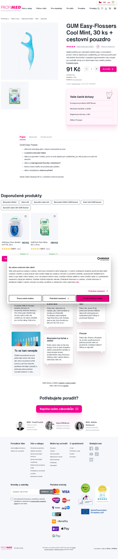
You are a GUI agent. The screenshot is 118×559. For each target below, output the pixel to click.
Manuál (33, 137)
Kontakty (73, 456)
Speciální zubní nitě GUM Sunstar (16, 208)
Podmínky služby (59, 549)
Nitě (36, 18)
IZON (108, 548)
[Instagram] (97, 448)
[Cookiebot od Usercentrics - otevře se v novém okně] (99, 259)
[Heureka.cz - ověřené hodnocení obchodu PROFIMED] (102, 494)
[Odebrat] (86, 69)
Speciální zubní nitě (41, 202)
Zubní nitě (25, 202)
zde (77, 282)
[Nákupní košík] (110, 8)
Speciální (44, 18)
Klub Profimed (54, 459)
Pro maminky (56, 8)
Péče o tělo (41, 8)
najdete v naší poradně (67, 383)
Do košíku (107, 69)
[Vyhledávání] (98, 8)
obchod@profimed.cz (18, 448)
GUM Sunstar (76, 84)
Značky (52, 451)
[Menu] (115, 8)
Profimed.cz (5, 18)
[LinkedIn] (91, 459)
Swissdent (53, 465)
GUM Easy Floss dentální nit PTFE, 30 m (11, 244)
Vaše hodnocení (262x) (85, 46)
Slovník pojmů (54, 454)
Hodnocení (46, 137)
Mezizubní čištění (27, 18)
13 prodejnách (77, 79)
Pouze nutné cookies (25, 298)
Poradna (81, 8)
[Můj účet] (106, 8)
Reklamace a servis (56, 456)
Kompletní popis (72, 63)
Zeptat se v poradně (17, 451)
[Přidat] (96, 69)
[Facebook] (91, 448)
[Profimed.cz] (11, 8)
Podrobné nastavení (96, 291)
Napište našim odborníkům (57, 408)
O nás (71, 448)
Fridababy (53, 462)
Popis (23, 137)
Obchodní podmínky (37, 448)
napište (65, 386)
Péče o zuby (26, 8)
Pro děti (70, 8)
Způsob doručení (36, 451)
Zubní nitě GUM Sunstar (92, 202)
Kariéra (72, 454)
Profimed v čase (75, 451)
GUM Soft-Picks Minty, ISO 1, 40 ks (39, 244)
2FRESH (114, 548)
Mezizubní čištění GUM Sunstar (66, 202)
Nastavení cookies (36, 476)
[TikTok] (97, 454)
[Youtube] (91, 454)
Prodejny (93, 8)
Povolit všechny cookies (92, 298)
